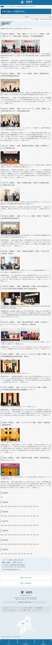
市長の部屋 (23, 6)
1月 (2, 497)
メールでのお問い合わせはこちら (11, 569)
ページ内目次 (26, 16)
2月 (34, 506)
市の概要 (19, 6)
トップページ (6, 6)
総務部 (4, 562)
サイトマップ (15, 607)
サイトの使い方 (5, 607)
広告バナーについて (37, 610)
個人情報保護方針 (39, 607)
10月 (9, 506)
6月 (22, 506)
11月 (5, 506)
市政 (16, 6)
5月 (25, 506)
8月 (16, 506)
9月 (13, 506)
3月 (31, 506)
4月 (28, 506)
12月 (2, 506)
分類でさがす (12, 6)
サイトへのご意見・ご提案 (24, 610)
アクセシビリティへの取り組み (8, 610)
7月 (19, 506)
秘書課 (8, 562)
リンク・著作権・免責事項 (26, 607)
